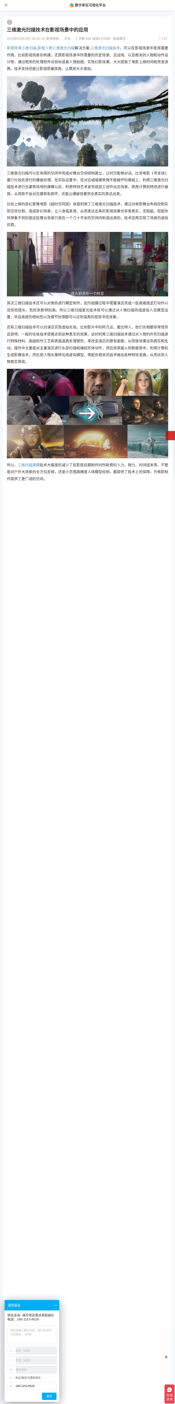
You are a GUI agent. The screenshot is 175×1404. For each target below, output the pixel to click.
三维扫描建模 (29, 465)
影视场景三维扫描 (22, 48)
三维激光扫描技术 (105, 48)
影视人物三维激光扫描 (56, 48)
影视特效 (52, 38)
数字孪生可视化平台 (90, 5)
